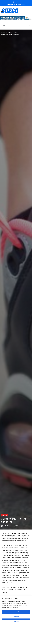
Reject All (16, 621)
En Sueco (4, 32)
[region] (16, 610)
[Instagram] (16, 2)
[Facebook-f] (14, 2)
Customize (16, 616)
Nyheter (10, 32)
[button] (29, 25)
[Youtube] (18, 2)
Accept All (16, 612)
